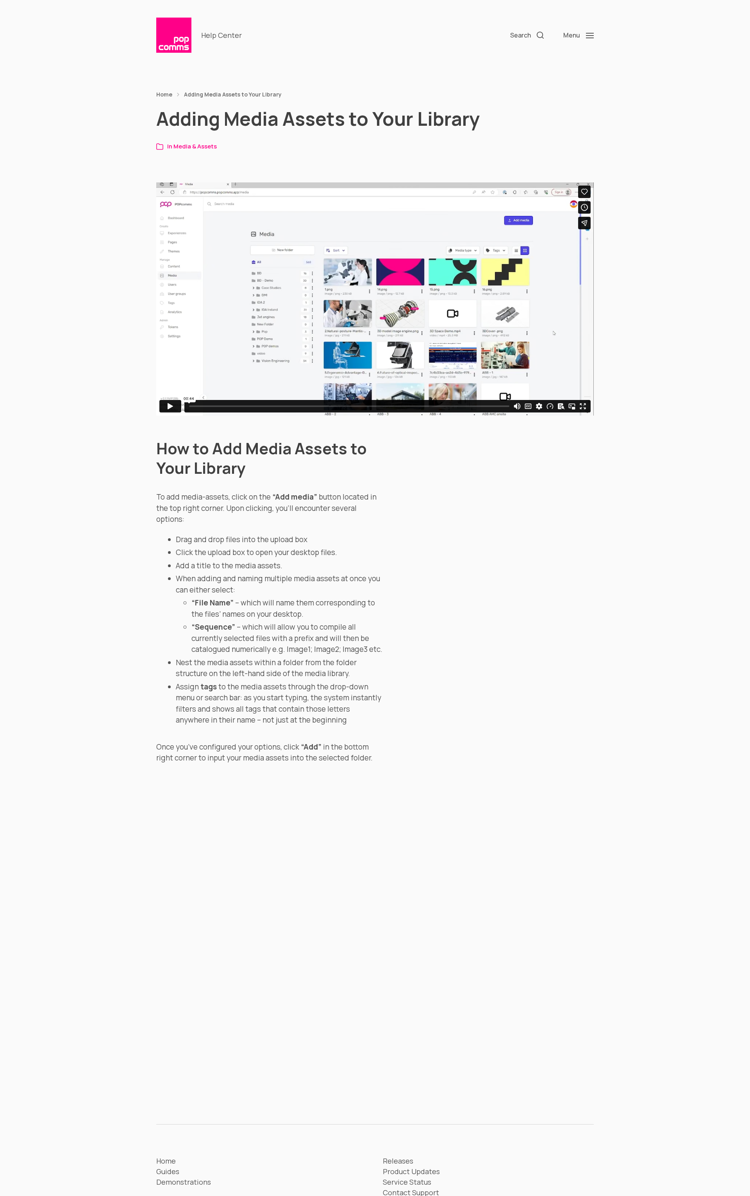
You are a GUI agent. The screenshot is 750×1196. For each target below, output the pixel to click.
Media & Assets (195, 146)
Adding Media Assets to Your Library (233, 94)
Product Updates (411, 1171)
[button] (527, 35)
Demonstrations (183, 1182)
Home (164, 94)
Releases (398, 1161)
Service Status (407, 1182)
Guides (167, 1171)
